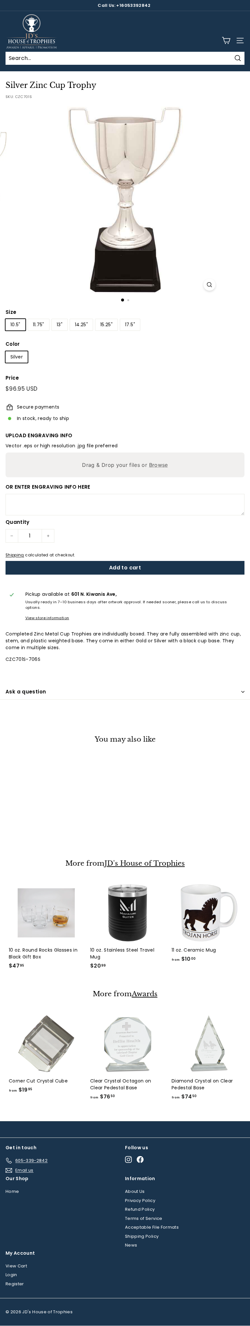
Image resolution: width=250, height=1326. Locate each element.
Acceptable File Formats (152, 1227)
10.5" (15, 324)
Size (11, 312)
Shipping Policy (142, 1236)
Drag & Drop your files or (125, 465)
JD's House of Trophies (144, 863)
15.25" (106, 324)
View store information (47, 618)
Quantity (18, 522)
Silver (16, 357)
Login (11, 1275)
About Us (135, 1191)
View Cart (16, 1266)
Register (15, 1284)
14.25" (81, 324)
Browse (158, 465)
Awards (145, 994)
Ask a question (26, 691)
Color (13, 344)
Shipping (15, 555)
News (131, 1245)
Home (12, 1191)
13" (59, 324)
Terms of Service (143, 1218)
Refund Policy (140, 1209)
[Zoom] (209, 285)
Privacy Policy (140, 1200)
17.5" (130, 324)
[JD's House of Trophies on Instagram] (128, 1159)
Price (12, 377)
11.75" (38, 324)
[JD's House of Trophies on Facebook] (140, 1159)
